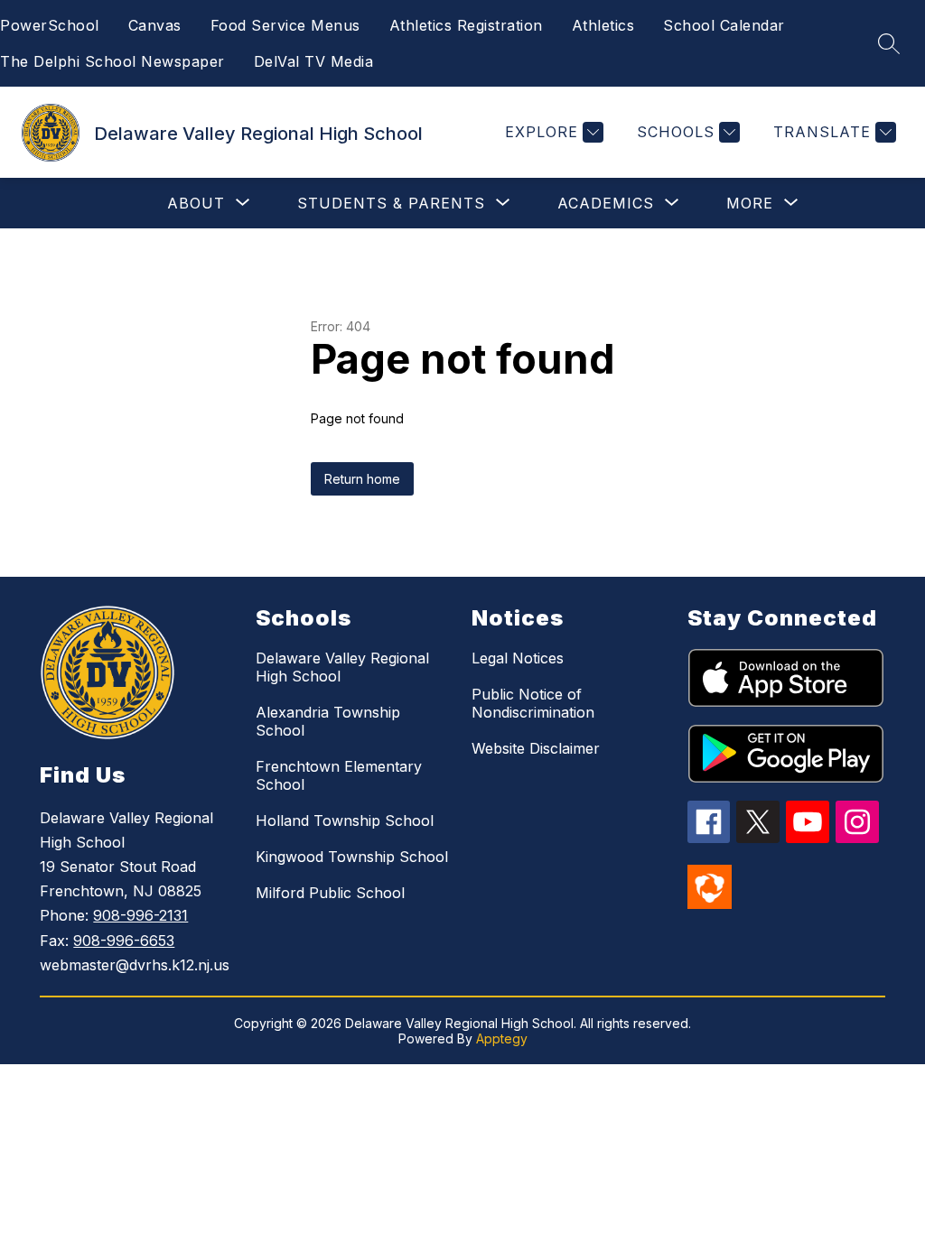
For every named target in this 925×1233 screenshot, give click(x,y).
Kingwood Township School (352, 857)
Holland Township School (345, 820)
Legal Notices (518, 658)
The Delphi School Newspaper (112, 61)
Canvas (155, 25)
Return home (362, 479)
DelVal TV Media (314, 61)
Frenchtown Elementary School (339, 775)
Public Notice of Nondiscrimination (533, 703)
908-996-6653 (123, 941)
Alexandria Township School (328, 721)
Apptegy (502, 1038)
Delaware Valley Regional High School (342, 667)
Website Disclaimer (536, 748)
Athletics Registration (466, 25)
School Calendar (724, 25)
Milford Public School (330, 893)
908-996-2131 (140, 915)
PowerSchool (49, 25)
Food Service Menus (285, 25)
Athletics (603, 25)
